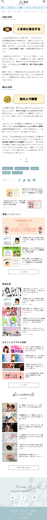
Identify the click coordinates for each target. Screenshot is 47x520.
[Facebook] (19, 180)
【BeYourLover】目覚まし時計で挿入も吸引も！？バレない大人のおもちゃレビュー (31, 446)
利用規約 (33, 511)
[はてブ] (29, 180)
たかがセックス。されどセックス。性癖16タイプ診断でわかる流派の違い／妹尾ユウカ (31, 426)
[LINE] (34, 180)
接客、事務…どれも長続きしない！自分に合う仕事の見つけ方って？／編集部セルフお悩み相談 (33, 260)
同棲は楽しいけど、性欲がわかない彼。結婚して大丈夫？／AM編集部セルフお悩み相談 (33, 250)
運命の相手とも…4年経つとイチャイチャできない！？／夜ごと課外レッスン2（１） (33, 310)
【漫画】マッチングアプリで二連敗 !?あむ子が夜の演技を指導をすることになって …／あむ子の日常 (33, 320)
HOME (3, 11)
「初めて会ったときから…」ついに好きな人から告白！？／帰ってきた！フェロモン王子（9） (33, 290)
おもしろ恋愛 (17, 11)
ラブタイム (11, 7)
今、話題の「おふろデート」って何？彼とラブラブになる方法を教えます (31, 406)
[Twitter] (24, 180)
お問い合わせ (24, 511)
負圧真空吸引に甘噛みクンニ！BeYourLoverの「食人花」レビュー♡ (31, 455)
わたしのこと (38, 7)
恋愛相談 (6, 173)
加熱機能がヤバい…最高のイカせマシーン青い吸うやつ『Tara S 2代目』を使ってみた (31, 416)
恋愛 (2, 7)
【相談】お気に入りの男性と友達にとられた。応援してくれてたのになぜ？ (33, 239)
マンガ (28, 7)
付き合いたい (8, 168)
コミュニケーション (22, 168)
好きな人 (35, 168)
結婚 (20, 7)
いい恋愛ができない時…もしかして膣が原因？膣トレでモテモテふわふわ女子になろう (31, 436)
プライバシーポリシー (19, 513)
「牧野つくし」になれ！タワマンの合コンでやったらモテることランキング (33, 330)
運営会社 (30, 513)
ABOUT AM (13, 511)
